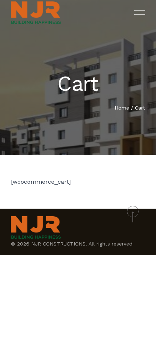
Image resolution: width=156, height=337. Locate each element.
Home (122, 108)
